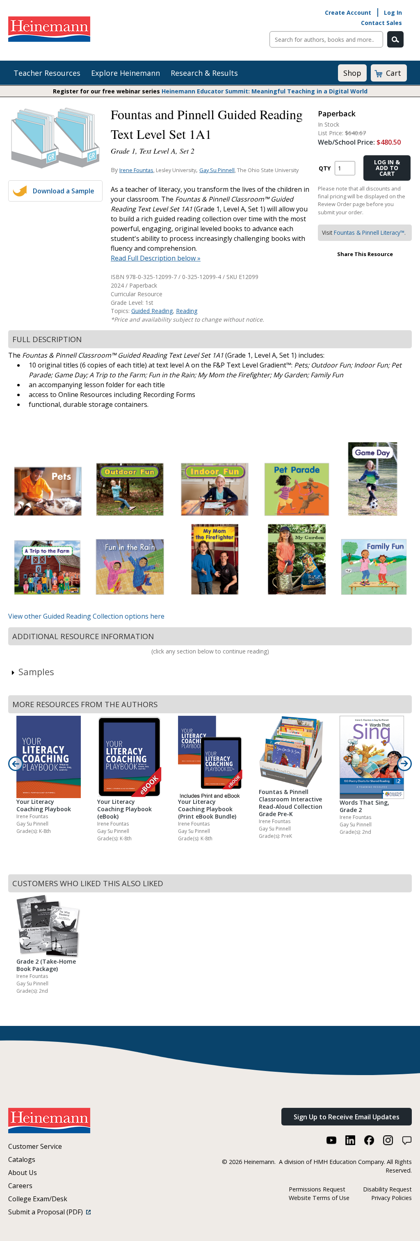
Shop (352, 73)
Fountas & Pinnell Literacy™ (369, 232)
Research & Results (204, 73)
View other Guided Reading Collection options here (86, 616)
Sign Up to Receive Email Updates (346, 1116)
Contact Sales (381, 23)
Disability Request (387, 1189)
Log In (393, 12)
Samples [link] (36, 671)
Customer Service (35, 1146)
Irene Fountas (136, 170)
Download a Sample (63, 190)
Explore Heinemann (125, 73)
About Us (22, 1172)
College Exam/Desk (37, 1198)
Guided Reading (152, 311)
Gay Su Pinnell (217, 170)
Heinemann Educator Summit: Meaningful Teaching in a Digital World (265, 91)
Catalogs (21, 1159)
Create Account (348, 12)
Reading (186, 311)
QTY (325, 168)
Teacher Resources (47, 73)
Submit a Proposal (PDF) (47, 1211)
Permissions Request (317, 1189)
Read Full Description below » (156, 258)
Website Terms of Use (319, 1198)
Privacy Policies (391, 1198)
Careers (20, 1185)
